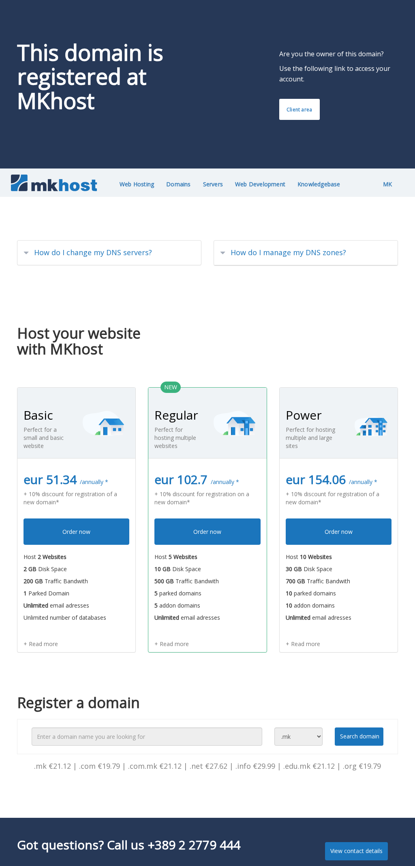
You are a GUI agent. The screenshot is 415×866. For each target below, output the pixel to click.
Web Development (260, 184)
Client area (299, 109)
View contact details (356, 851)
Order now (76, 531)
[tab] (109, 253)
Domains (178, 184)
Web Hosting (137, 184)
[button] (109, 253)
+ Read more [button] (41, 644)
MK (387, 184)
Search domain (359, 736)
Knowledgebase (318, 184)
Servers (213, 184)
